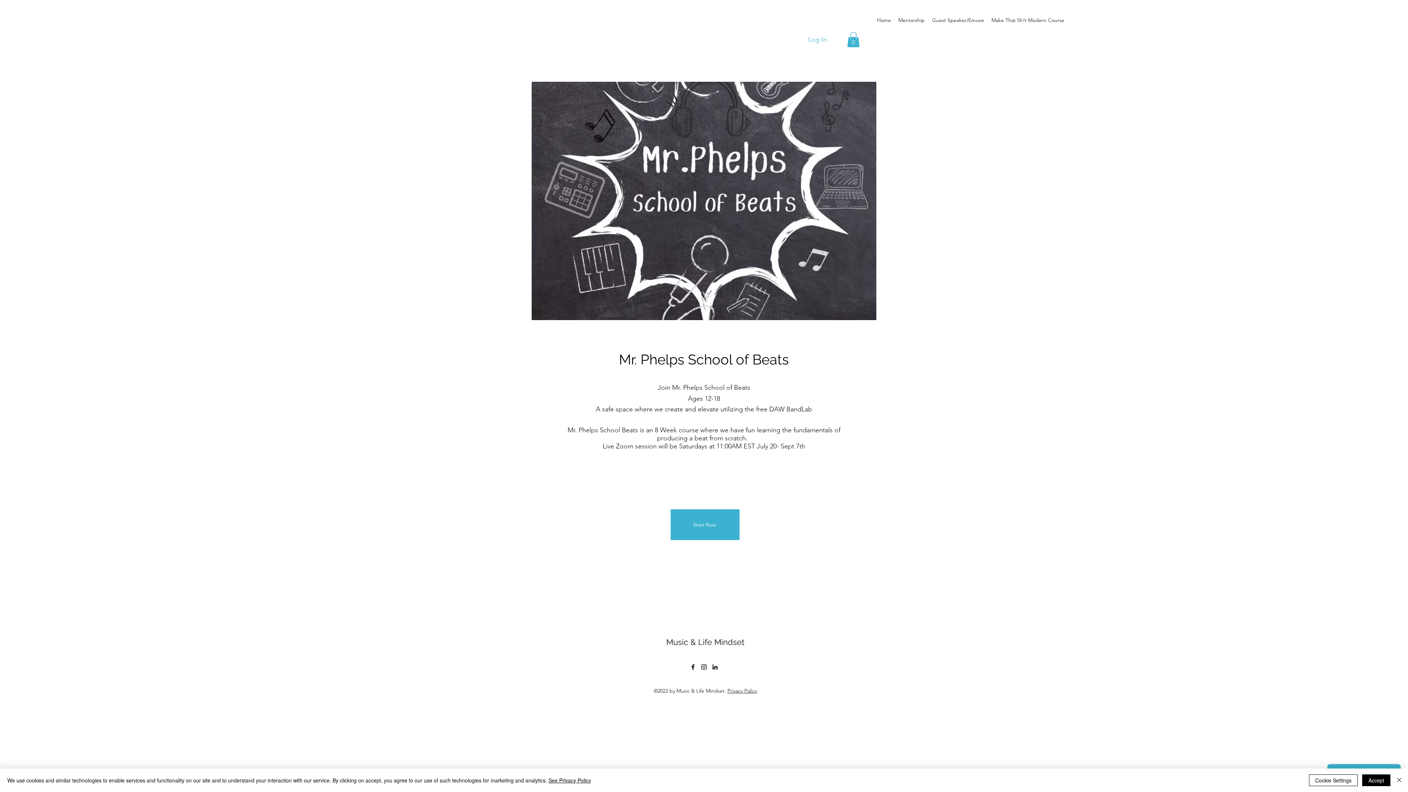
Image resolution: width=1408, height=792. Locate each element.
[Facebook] (693, 667)
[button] (853, 39)
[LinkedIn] (715, 667)
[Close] (1399, 780)
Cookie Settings (1333, 780)
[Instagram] (704, 667)
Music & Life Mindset (705, 642)
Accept (1376, 780)
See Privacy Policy (570, 780)
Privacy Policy (742, 691)
